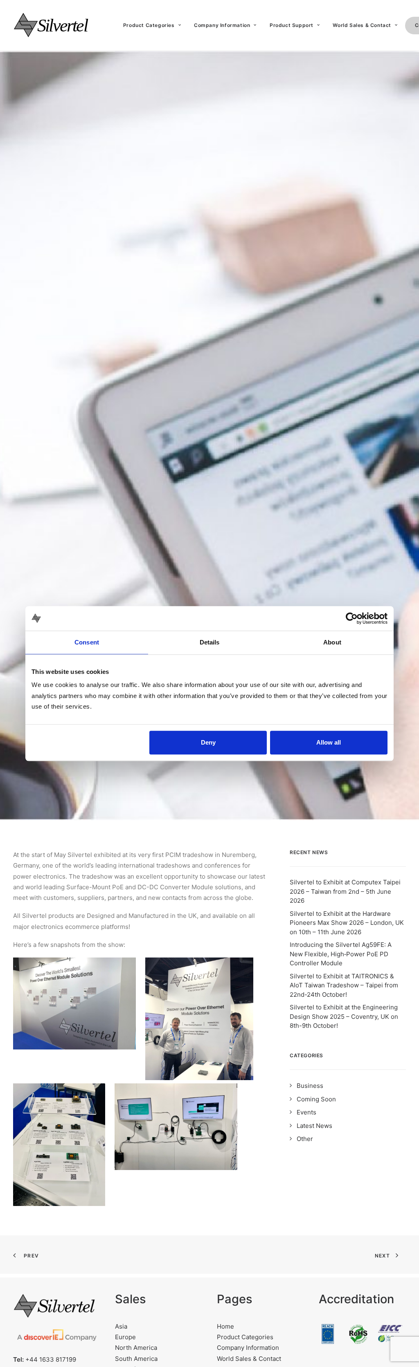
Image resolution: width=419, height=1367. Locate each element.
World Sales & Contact (249, 1359)
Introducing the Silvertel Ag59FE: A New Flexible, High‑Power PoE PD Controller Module (341, 954)
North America (136, 1347)
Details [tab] (210, 642)
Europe (125, 1337)
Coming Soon (316, 1099)
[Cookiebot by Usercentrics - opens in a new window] (351, 618)
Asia (121, 1326)
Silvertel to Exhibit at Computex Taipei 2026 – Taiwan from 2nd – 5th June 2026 (345, 891)
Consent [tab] (86, 642)
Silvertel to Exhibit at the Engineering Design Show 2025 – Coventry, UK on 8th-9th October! (344, 1016)
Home (225, 1326)
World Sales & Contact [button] (362, 25)
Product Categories (149, 25)
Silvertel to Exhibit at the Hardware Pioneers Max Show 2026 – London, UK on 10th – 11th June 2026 (347, 923)
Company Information (222, 25)
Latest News (314, 1126)
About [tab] (332, 642)
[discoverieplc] (56, 1337)
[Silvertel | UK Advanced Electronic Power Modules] (58, 25)
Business (310, 1086)
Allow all (328, 742)
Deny (208, 742)
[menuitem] (152, 25)
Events (306, 1112)
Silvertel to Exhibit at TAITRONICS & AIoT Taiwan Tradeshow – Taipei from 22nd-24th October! (344, 985)
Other (305, 1139)
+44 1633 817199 (50, 1359)
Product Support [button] (291, 25)
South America (136, 1359)
